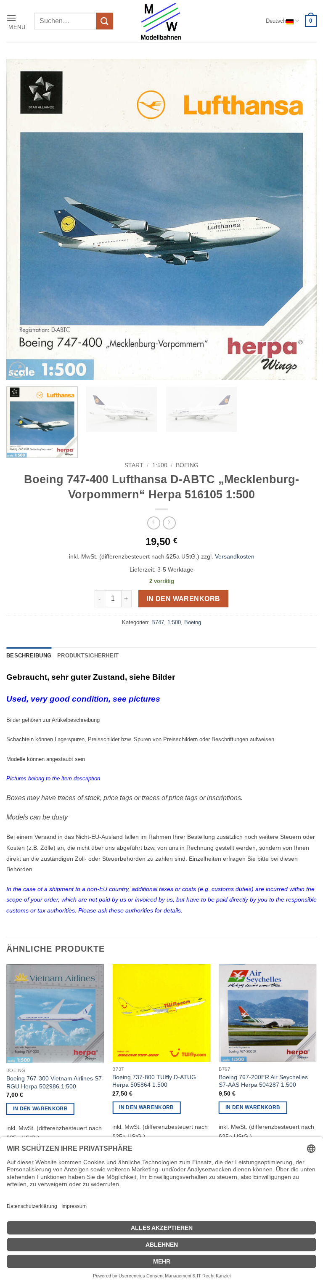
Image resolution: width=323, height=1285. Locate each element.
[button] (17, 21)
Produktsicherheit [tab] (88, 655)
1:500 (159, 465)
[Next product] (153, 522)
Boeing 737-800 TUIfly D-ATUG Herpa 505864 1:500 (154, 1081)
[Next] (299, 219)
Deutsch (276, 21)
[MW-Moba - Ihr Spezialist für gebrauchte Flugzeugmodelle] (161, 21)
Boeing (187, 465)
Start (133, 465)
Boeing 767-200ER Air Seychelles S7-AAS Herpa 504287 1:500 (263, 1081)
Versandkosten (234, 556)
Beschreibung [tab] (28, 655)
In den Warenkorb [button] (40, 1108)
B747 (157, 622)
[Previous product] (169, 522)
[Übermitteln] (104, 21)
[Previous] (23, 219)
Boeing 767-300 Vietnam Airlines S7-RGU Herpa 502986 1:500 (55, 1082)
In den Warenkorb (183, 598)
